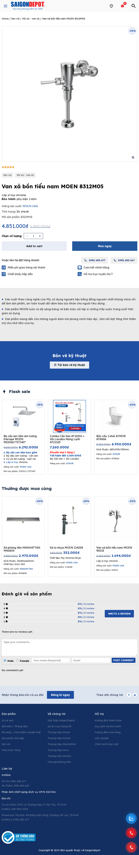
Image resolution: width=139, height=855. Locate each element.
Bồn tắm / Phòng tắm (15, 726)
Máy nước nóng (11, 750)
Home (5, 18)
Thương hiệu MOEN (59, 738)
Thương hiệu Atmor (59, 732)
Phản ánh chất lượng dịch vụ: (29, 791)
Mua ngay (105, 246)
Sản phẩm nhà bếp (13, 738)
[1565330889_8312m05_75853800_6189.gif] (69, 94)
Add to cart (34, 246)
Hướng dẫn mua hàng (108, 732)
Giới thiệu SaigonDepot (61, 720)
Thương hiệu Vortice (59, 756)
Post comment (123, 660)
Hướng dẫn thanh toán (108, 720)
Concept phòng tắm (59, 761)
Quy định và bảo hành (108, 726)
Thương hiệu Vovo (58, 750)
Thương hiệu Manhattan (62, 744)
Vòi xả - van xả (30, 18)
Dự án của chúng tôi (60, 726)
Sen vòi (15, 18)
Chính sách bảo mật (106, 744)
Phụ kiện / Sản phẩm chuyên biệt (21, 732)
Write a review (119, 613)
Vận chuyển (102, 738)
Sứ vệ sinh (7, 720)
